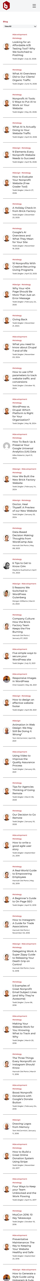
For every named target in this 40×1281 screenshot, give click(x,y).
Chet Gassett (18, 685)
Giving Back (19, 319)
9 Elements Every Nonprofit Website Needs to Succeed (23, 155)
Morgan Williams (20, 601)
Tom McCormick (19, 738)
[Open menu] (34, 6)
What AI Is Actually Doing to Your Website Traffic (24, 130)
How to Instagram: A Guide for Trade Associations (23, 923)
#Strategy (17, 38)
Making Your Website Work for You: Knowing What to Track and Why (23, 1030)
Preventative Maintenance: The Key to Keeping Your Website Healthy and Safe (23, 1246)
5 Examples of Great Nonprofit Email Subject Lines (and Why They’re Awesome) (24, 992)
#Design (16, 148)
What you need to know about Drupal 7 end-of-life (24, 347)
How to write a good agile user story (21, 846)
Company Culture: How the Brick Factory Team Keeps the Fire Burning (23, 625)
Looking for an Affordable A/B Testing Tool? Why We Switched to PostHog (23, 49)
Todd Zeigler (18, 59)
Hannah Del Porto (20, 545)
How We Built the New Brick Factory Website (23, 479)
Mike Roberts (18, 455)
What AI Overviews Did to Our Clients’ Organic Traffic (24, 77)
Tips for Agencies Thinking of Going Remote (23, 790)
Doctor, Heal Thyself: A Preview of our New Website (24, 507)
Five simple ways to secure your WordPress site (24, 656)
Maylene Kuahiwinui (21, 570)
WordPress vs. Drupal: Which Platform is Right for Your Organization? (22, 413)
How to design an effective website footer (23, 703)
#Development (19, 34)
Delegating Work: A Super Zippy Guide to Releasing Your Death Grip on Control (24, 958)
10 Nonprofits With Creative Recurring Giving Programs (24, 266)
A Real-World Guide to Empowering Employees (24, 874)
